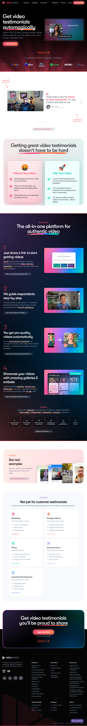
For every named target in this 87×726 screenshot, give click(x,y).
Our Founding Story (76, 707)
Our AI (5, 261)
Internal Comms (55, 673)
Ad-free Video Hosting (39, 675)
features (30, 410)
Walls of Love (36, 681)
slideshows (7, 389)
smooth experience (26, 307)
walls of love (30, 387)
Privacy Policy (69, 723)
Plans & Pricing (36, 702)
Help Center (73, 672)
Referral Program (75, 675)
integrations (47, 412)
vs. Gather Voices (56, 705)
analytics (56, 412)
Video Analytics (37, 696)
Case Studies (74, 665)
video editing (24, 412)
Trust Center (73, 712)
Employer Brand (56, 668)
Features (35, 662)
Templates (35, 684)
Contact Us (73, 710)
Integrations (35, 691)
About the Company (76, 705)
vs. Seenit (54, 707)
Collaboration (36, 689)
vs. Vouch (54, 710)
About (72, 702)
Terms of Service (79, 723)
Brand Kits (35, 686)
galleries (20, 387)
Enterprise (35, 707)
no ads (28, 391)
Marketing (54, 665)
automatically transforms (19, 341)
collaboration (36, 412)
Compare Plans (36, 705)
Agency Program (37, 710)
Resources (73, 662)
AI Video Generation (38, 670)
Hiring (52, 670)
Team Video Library (38, 694)
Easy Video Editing (37, 672)
